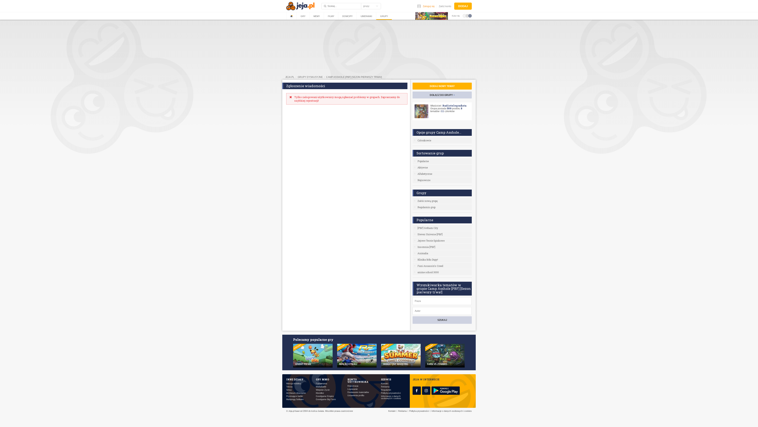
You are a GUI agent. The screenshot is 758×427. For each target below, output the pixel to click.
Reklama (385, 387)
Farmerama (321, 384)
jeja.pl (289, 77)
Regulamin (386, 390)
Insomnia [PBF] (426, 246)
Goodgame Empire (325, 396)
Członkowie (424, 140)
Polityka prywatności (391, 393)
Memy (316, 16)
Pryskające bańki (294, 396)
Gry (303, 16)
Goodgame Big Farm (326, 399)
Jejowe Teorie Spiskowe (431, 240)
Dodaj (463, 6)
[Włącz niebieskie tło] (470, 15)
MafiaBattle (321, 387)
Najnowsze (423, 180)
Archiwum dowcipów (296, 393)
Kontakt (384, 384)
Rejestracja (352, 386)
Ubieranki (366, 16)
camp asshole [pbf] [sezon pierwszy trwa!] (354, 77)
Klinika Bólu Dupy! (427, 259)
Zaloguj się (429, 6)
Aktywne (422, 167)
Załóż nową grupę (427, 200)
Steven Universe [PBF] (430, 234)
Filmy (331, 16)
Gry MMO (322, 379)
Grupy (384, 16)
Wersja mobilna (293, 384)
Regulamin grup (426, 207)
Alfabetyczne (424, 173)
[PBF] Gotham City (427, 228)
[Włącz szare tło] (467, 15)
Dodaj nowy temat (442, 86)
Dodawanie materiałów (358, 392)
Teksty (289, 387)
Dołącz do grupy (442, 95)
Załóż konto (445, 6)
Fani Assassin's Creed (430, 265)
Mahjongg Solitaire (295, 399)
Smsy (289, 390)
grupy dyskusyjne (310, 77)
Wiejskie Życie (323, 390)
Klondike (320, 393)
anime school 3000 (428, 272)
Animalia (422, 253)
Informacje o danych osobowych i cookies (391, 397)
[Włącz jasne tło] (464, 15)
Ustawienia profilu (355, 395)
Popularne (423, 161)
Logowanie (352, 389)
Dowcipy (347, 16)
